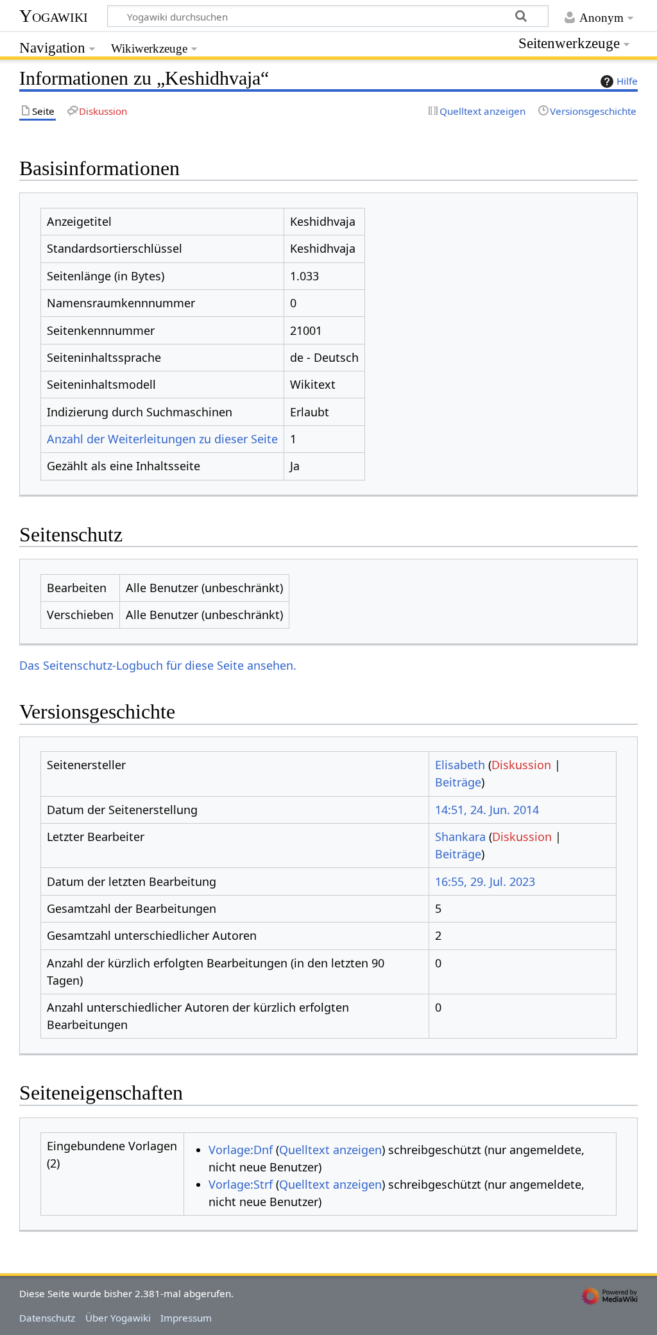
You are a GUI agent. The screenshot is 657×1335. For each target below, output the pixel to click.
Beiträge (458, 782)
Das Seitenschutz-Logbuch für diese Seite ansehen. (157, 665)
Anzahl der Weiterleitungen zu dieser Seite (162, 438)
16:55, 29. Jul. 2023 (485, 881)
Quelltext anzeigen (330, 1149)
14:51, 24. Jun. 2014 (487, 809)
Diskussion (521, 764)
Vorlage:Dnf (241, 1149)
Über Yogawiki (118, 1317)
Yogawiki (53, 16)
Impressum (186, 1317)
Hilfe (627, 80)
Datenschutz (47, 1317)
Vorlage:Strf (241, 1184)
